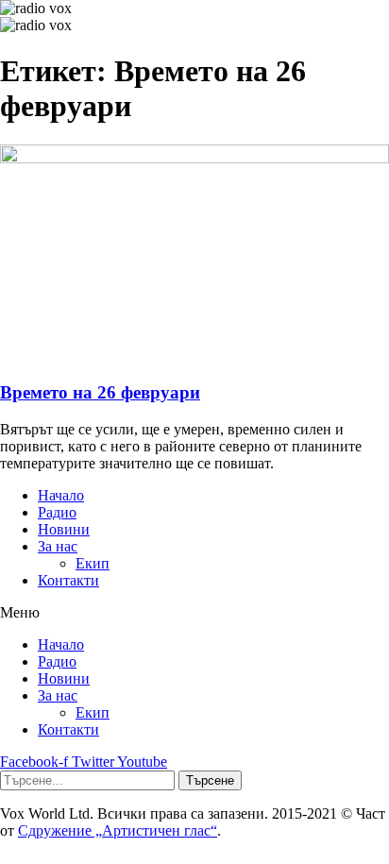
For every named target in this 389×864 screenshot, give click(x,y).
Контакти (68, 580)
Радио (57, 512)
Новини (64, 529)
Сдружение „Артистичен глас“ (117, 830)
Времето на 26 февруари (100, 392)
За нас (57, 546)
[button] (194, 612)
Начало (61, 495)
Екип (93, 563)
